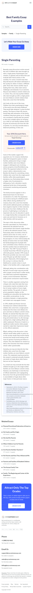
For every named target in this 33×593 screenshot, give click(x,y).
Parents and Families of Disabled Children (16, 461)
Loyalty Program (27, 586)
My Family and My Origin (11, 432)
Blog (12, 584)
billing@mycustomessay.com (11, 565)
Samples (4, 33)
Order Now (17, 47)
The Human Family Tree (10, 467)
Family (11, 33)
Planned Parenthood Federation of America (17, 426)
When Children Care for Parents (13, 444)
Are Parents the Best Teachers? (13, 450)
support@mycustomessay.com (11, 553)
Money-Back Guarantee (15, 586)
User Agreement (24, 584)
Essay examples (5, 584)
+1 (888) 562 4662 (7, 540)
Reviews (17, 584)
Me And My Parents (9, 438)
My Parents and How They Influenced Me (16, 455)
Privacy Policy (5, 586)
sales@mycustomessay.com (10, 559)
